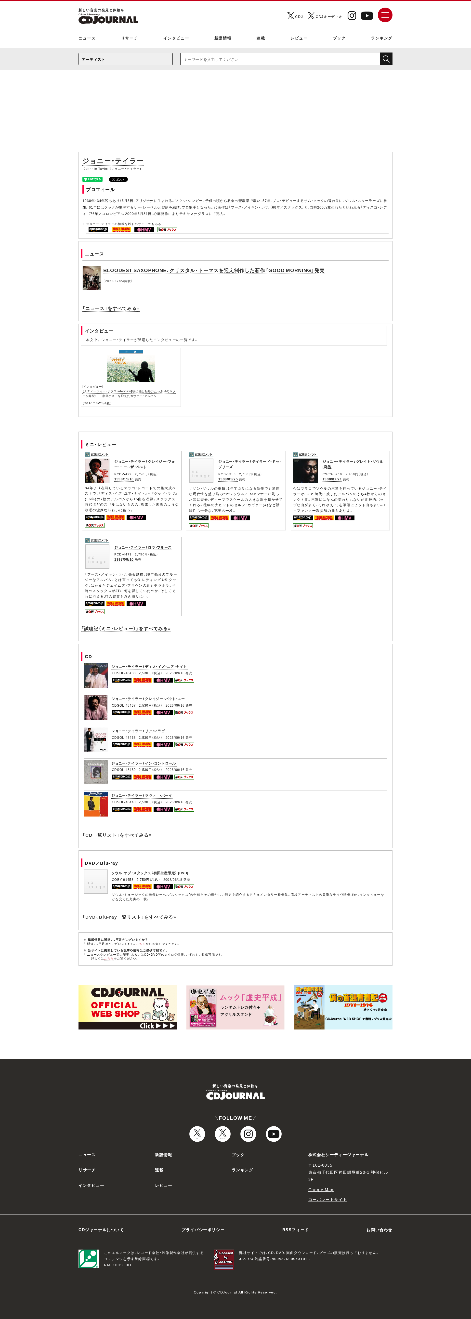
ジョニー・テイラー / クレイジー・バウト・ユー (148, 698)
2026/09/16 (175, 673)
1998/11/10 (124, 478)
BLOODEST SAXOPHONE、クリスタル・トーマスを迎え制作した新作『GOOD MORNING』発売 (214, 270)
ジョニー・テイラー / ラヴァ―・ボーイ (141, 795)
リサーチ (129, 38)
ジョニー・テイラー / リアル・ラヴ (138, 730)
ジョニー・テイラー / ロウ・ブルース (142, 547)
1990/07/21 (332, 478)
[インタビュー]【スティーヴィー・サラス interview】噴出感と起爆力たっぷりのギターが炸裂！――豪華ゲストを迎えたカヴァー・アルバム (129, 391)
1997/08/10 (124, 559)
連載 (261, 38)
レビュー (299, 38)
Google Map (321, 1189)
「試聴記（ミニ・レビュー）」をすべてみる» (126, 628)
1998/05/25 (228, 478)
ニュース (87, 38)
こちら (141, 943)
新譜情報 (223, 38)
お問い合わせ (379, 1229)
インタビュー (176, 38)
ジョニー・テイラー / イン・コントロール (143, 763)
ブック (339, 38)
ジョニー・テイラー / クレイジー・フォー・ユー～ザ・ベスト (144, 464)
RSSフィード (295, 1229)
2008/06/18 (172, 879)
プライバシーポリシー (203, 1229)
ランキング (381, 38)
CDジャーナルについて (101, 1229)
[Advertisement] (235, 113)
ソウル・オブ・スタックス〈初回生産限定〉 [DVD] (149, 872)
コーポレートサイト (327, 1199)
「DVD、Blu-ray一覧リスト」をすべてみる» (129, 916)
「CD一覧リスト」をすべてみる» (117, 834)
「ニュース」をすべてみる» (111, 308)
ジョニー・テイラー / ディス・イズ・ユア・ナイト (149, 666)
